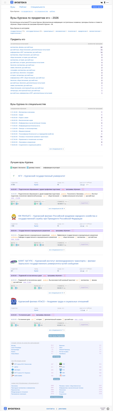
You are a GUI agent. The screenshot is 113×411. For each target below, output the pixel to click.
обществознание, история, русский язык (23, 57)
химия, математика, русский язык (21, 85)
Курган (36, 184)
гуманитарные (48, 31)
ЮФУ (63, 376)
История (61, 392)
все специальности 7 (56, 330)
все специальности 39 (56, 208)
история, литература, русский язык (21, 75)
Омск (60, 347)
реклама (62, 408)
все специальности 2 (56, 250)
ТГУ (63, 370)
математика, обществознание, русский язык (24, 55)
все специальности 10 (56, 293)
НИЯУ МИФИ (18, 376)
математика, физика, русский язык (21, 47)
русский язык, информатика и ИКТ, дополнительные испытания (31, 93)
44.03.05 (14, 194)
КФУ (63, 373)
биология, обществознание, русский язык (24, 80)
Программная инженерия (18, 394)
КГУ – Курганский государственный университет (41, 175)
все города (56, 357)
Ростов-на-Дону (63, 351)
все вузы (56, 379)
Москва (13, 345)
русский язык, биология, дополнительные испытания (27, 83)
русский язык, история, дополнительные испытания (27, 62)
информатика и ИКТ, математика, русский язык (25, 52)
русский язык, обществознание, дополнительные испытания (30, 50)
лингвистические (94, 31)
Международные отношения (19, 392)
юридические (82, 31)
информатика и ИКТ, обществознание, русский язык (27, 78)
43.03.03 (14, 319)
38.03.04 (14, 235)
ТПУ (63, 364)
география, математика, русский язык (22, 70)
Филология (62, 390)
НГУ (63, 367)
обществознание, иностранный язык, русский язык (27, 88)
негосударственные (32, 31)
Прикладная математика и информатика (23, 388)
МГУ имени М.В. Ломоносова (22, 364)
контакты (51, 408)
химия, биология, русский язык (20, 68)
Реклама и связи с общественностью (70, 386)
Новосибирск (15, 353)
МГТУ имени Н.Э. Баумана (22, 373)
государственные (16, 31)
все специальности (56, 149)
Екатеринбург (15, 349)
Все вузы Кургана (56, 335)
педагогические (15, 33)
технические (72, 31)
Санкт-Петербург (16, 347)
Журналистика (15, 390)
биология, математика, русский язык (22, 65)
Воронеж (61, 345)
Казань (13, 351)
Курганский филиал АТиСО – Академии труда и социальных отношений (53, 301)
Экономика (14, 386)
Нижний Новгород (64, 349)
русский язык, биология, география (21, 73)
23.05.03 (14, 280)
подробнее (84, 203)
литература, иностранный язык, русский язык (25, 90)
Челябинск (62, 353)
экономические (60, 31)
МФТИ (16, 367)
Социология (62, 394)
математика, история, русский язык (21, 60)
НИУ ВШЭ (17, 370)
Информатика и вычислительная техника (71, 388)
